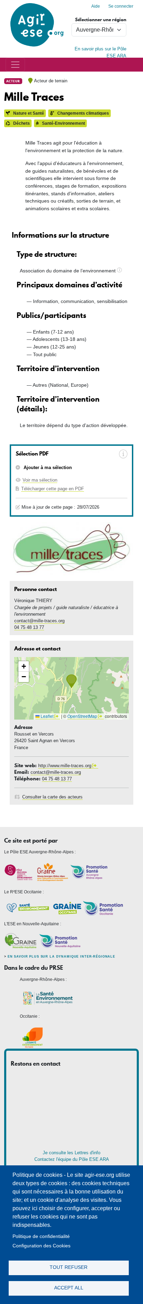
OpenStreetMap (82, 716)
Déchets (21, 123)
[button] (71, 681)
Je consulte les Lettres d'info (71, 1152)
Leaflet (46, 716)
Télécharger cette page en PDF (52, 488)
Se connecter (120, 6)
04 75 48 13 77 (29, 627)
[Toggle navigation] (15, 65)
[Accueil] (37, 3)
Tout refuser (68, 1267)
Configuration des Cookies (41, 1245)
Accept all (68, 1287)
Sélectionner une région (100, 20)
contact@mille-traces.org (39, 620)
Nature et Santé (28, 113)
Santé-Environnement (63, 123)
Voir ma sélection (40, 480)
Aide (95, 6)
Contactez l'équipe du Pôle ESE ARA (71, 1159)
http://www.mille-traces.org (64, 765)
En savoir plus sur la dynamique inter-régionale (61, 956)
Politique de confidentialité (41, 1236)
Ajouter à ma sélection (47, 467)
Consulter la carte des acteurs (52, 796)
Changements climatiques (82, 113)
